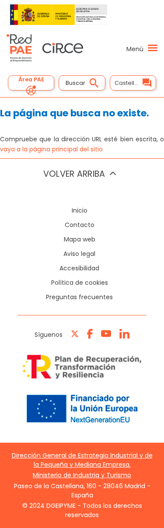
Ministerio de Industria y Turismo (82, 475)
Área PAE (31, 79)
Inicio (79, 210)
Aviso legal (79, 253)
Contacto (79, 224)
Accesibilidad (79, 268)
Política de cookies (79, 282)
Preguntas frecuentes (79, 297)
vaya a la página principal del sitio (51, 149)
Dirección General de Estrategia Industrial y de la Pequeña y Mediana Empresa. (82, 460)
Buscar (75, 83)
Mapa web (79, 239)
